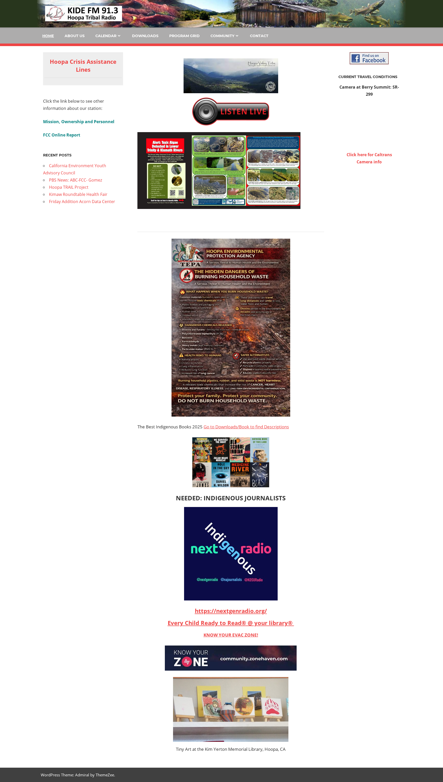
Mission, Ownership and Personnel (78, 121)
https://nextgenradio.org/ (231, 611)
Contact (259, 36)
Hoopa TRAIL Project (68, 187)
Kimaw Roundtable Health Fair (78, 194)
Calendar (105, 36)
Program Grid (184, 36)
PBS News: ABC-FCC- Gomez (75, 180)
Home (48, 36)
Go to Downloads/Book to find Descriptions (246, 427)
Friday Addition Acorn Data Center (82, 201)
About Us (75, 36)
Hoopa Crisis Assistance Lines (83, 65)
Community (222, 36)
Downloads (145, 36)
